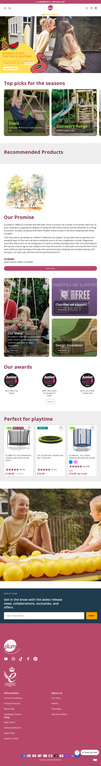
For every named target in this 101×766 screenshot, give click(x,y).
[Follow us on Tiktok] (21, 659)
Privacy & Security (12, 703)
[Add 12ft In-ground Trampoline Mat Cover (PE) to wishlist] (61, 427)
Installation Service (12, 714)
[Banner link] (50, 44)
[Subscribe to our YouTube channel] (6, 659)
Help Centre (9, 722)
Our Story (55, 698)
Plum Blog (56, 708)
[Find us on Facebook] (28, 659)
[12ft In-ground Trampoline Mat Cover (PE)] (50, 439)
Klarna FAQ (9, 708)
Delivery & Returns (12, 727)
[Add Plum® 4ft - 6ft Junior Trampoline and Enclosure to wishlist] (92, 427)
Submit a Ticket (11, 738)
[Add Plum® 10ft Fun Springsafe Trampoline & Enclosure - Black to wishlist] (29, 427)
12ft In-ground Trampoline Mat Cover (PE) (50, 456)
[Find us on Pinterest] (35, 659)
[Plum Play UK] (50, 8)
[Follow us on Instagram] (13, 659)
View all (50, 401)
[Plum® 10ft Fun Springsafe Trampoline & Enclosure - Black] (18, 439)
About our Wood (59, 714)
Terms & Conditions (13, 698)
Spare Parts (9, 733)
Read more (50, 268)
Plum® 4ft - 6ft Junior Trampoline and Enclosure (82, 456)
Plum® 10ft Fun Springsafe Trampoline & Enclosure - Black (18, 457)
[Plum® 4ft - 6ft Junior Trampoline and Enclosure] (82, 439)
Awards (54, 703)
